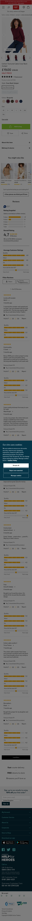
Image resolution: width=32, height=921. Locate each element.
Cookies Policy (12, 460)
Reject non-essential (16, 470)
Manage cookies (16, 475)
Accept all (16, 465)
